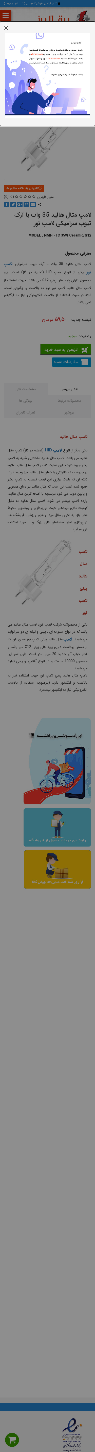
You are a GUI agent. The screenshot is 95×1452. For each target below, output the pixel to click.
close (6, 27)
